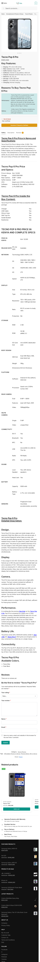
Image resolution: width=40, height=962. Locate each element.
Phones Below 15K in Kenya (29, 758)
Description (10, 137)
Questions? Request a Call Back (19, 130)
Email (3, 732)
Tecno (21, 761)
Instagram (4, 958)
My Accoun (4, 937)
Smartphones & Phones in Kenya (14, 14)
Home (3, 14)
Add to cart (17, 811)
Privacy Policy (5, 929)
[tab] (3, 137)
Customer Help (5, 939)
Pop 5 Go (22, 616)
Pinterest (4, 961)
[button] (35, 3)
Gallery (3, 137)
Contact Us (4, 942)
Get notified (19, 123)
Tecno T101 (6, 806)
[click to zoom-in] (19, 34)
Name (4, 724)
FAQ (2, 946)
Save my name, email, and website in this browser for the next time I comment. (20, 741)
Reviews (19, 137)
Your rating (5, 697)
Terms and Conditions (8, 944)
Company (4, 927)
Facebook (4, 954)
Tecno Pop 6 (12, 641)
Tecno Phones (29, 14)
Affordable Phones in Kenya (12, 758)
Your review (6, 705)
